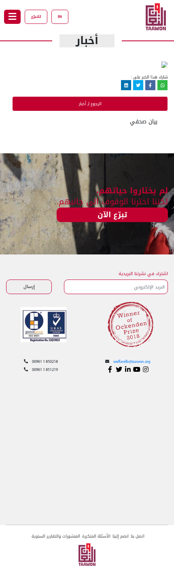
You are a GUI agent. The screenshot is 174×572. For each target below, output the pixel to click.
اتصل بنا (137, 536)
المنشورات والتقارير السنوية (56, 536)
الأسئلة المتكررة (96, 536)
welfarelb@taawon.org (132, 362)
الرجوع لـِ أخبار (90, 104)
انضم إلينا (120, 536)
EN (60, 17)
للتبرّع (36, 16)
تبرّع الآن (112, 215)
